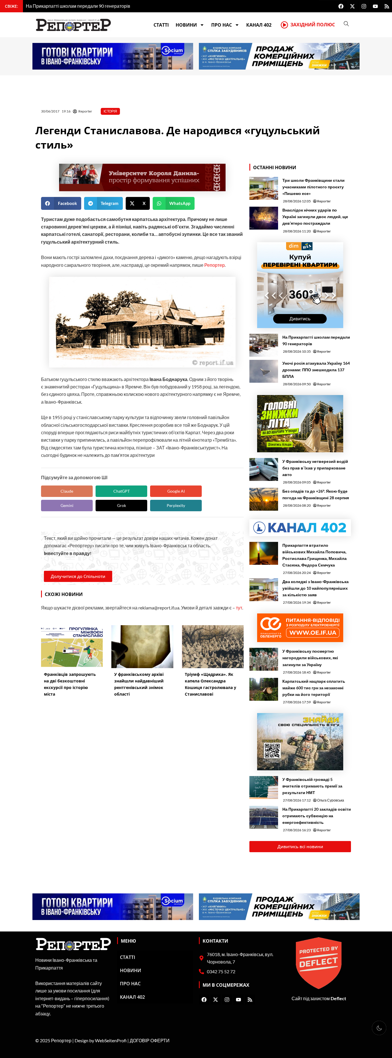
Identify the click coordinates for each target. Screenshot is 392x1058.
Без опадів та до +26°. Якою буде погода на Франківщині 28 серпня (315, 494)
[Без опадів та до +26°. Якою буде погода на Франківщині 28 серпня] (263, 499)
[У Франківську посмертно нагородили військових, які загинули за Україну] (263, 659)
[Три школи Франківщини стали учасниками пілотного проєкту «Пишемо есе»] (263, 188)
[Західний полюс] (284, 25)
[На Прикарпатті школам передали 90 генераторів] (263, 345)
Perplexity (176, 505)
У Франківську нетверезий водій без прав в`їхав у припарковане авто (315, 468)
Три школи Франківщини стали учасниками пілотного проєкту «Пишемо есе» (313, 187)
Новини (186, 25)
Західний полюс (312, 24)
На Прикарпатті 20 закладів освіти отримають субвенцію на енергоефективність (316, 816)
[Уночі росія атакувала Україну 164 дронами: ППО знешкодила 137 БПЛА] (263, 371)
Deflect (338, 998)
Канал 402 (258, 25)
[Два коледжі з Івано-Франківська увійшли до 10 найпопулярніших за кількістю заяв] (263, 589)
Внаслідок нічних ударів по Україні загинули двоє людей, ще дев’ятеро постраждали (315, 217)
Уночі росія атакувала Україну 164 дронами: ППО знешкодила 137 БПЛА (316, 370)
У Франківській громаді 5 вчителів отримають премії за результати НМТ (312, 786)
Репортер (214, 265)
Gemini (67, 505)
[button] (61, 203)
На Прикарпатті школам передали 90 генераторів (316, 340)
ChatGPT (121, 491)
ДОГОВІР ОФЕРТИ (150, 1040)
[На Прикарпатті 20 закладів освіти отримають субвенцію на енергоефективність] (263, 817)
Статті (161, 25)
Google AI (176, 491)
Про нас (221, 25)
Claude (67, 491)
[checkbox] (379, 1028)
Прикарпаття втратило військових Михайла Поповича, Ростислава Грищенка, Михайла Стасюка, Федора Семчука (314, 555)
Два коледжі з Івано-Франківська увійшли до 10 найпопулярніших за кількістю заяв (315, 588)
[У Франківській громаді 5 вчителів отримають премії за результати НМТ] (263, 787)
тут (239, 607)
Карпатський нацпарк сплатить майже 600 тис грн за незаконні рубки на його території (313, 688)
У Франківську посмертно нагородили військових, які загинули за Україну (310, 658)
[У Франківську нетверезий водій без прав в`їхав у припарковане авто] (263, 469)
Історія (110, 111)
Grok (121, 505)
